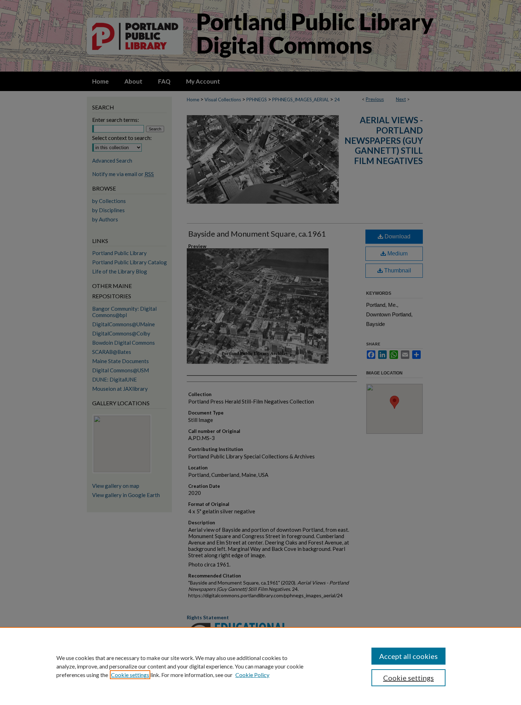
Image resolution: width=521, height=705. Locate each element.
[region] (260, 666)
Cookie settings (130, 674)
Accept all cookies (408, 656)
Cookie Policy (252, 674)
